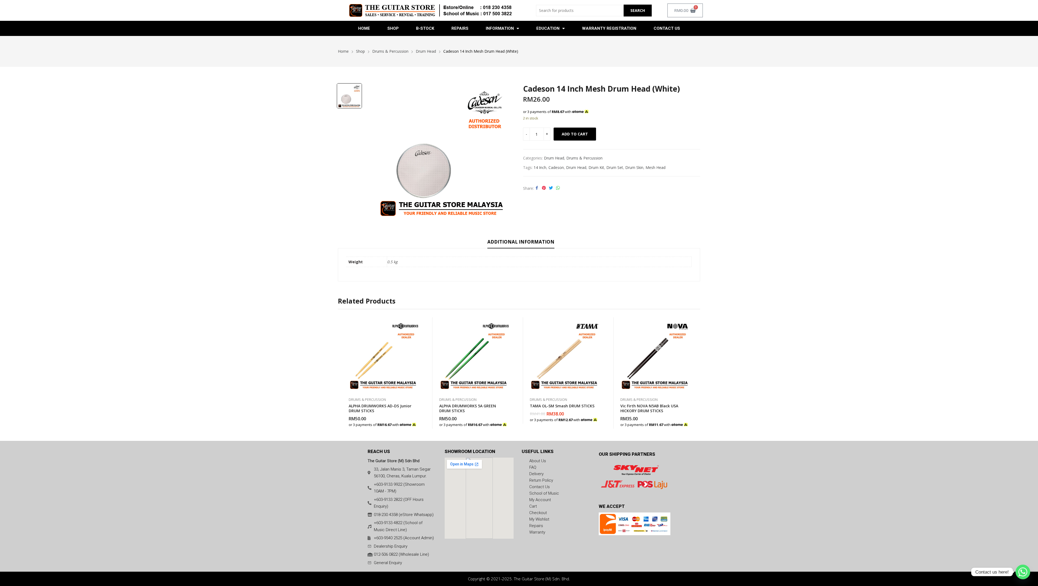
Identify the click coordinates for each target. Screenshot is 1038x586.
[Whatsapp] (1023, 572)
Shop (393, 28)
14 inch (540, 167)
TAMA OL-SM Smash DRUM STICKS (562, 405)
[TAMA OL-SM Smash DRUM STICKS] (564, 354)
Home (364, 28)
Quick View (417, 322)
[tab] (521, 242)
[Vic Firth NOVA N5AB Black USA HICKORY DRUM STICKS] (655, 354)
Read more (508, 422)
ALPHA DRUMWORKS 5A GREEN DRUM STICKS (467, 408)
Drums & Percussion (584, 158)
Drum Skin (634, 167)
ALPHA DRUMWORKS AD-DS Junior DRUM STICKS (380, 408)
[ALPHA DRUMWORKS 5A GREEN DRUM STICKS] (474, 354)
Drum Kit (596, 167)
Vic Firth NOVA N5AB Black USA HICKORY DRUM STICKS (649, 408)
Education (548, 28)
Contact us (667, 28)
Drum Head (554, 158)
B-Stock (425, 28)
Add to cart (575, 133)
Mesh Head (656, 167)
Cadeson (556, 167)
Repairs (459, 28)
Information (500, 28)
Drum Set (614, 167)
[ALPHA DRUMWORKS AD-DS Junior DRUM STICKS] (383, 354)
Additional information (520, 242)
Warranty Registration (609, 28)
